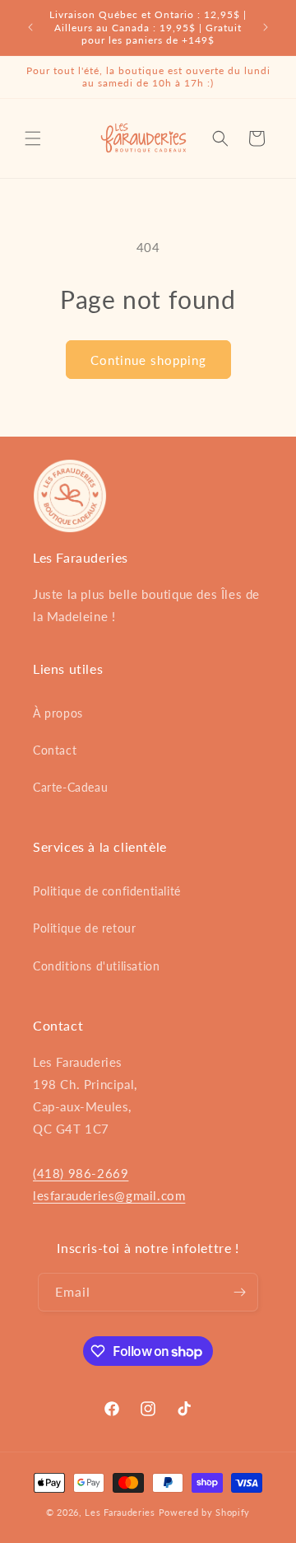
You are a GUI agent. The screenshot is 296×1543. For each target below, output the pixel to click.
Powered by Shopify (205, 1512)
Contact (54, 750)
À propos (58, 713)
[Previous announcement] (30, 27)
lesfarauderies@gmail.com (109, 1195)
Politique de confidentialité (107, 891)
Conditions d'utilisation (96, 966)
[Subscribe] (239, 1292)
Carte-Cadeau (70, 787)
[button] (33, 138)
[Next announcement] (265, 27)
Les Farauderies (120, 1512)
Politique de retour (84, 928)
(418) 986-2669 (80, 1173)
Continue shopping (148, 360)
